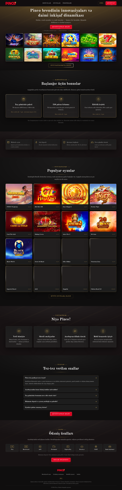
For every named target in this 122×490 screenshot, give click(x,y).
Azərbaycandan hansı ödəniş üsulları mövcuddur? (41, 389)
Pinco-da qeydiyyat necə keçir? (35, 378)
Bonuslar (47, 3)
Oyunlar (56, 3)
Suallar (78, 474)
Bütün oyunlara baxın (61, 296)
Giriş (101, 3)
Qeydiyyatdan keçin (61, 26)
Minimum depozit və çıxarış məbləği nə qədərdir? (41, 401)
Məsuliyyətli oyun (46, 474)
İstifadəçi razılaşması (58, 474)
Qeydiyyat (111, 3)
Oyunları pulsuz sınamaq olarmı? (36, 407)
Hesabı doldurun (61, 459)
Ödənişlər (67, 3)
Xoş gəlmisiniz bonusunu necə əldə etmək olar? (40, 395)
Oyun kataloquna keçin (61, 65)
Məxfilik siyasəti (70, 474)
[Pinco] (11, 3)
